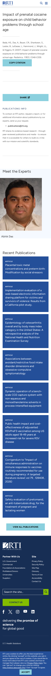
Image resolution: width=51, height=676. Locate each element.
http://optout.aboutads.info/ (14, 668)
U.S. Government (10, 561)
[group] (22, 208)
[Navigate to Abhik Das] (22, 205)
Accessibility (37, 578)
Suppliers (6, 578)
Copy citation (17, 62)
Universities (7, 575)
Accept (26, 672)
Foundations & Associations (14, 568)
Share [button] (23, 97)
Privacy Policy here (35, 663)
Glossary (35, 571)
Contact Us (36, 581)
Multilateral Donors (10, 571)
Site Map (35, 568)
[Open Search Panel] (41, 3)
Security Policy (38, 565)
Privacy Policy (37, 561)
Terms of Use (37, 575)
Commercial (8, 565)
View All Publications (25, 527)
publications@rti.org (18, 126)
